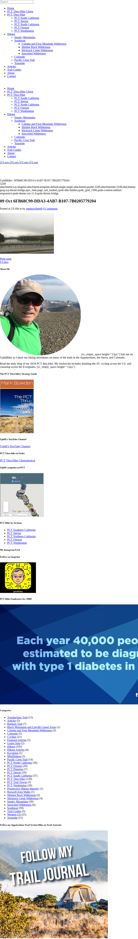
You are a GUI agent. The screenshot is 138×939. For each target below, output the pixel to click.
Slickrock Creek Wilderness (23, 798)
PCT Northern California (21, 536)
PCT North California (19, 762)
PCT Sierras (14, 533)
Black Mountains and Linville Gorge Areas (31, 727)
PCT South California (19, 775)
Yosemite (12, 817)
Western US (14, 814)
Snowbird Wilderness (19, 804)
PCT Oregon (14, 539)
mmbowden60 (34, 208)
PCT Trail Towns (17, 782)
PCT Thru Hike (16, 778)
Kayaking (12, 753)
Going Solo (13, 743)
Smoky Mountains (17, 801)
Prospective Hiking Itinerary (23, 788)
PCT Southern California (21, 529)
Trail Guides (14, 811)
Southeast (12, 808)
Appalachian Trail (17, 717)
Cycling (11, 736)
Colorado (12, 733)
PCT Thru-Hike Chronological (17, 460)
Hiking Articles (15, 749)
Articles (11, 720)
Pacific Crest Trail (17, 759)
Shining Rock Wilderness (21, 795)
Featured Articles (16, 740)
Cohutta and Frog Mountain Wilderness (29, 730)
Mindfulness (14, 756)
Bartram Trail (14, 723)
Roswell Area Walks (18, 791)
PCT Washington (17, 542)
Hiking (11, 746)
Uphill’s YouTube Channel (15, 446)
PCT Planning (15, 769)
